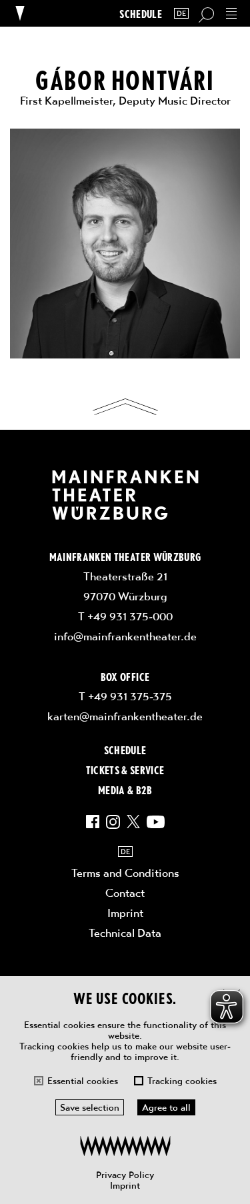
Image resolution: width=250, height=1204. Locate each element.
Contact (125, 893)
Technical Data (125, 932)
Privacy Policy (125, 1175)
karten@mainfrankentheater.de (125, 716)
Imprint (125, 1185)
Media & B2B (125, 789)
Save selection (89, 1107)
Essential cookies (82, 1080)
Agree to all (166, 1107)
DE (181, 14)
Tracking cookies (182, 1080)
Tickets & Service (125, 769)
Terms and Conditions (125, 873)
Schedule (140, 13)
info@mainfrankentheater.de (125, 636)
